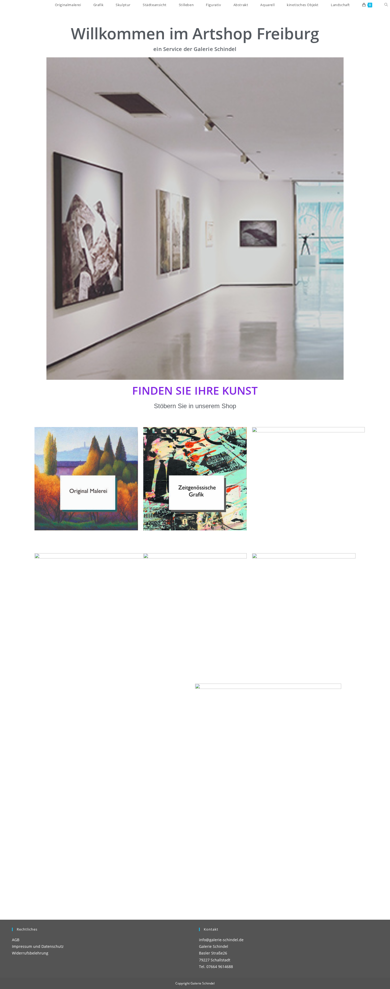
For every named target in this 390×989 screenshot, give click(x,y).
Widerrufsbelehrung (30, 953)
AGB (15, 939)
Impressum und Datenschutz (38, 946)
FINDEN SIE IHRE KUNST (195, 390)
